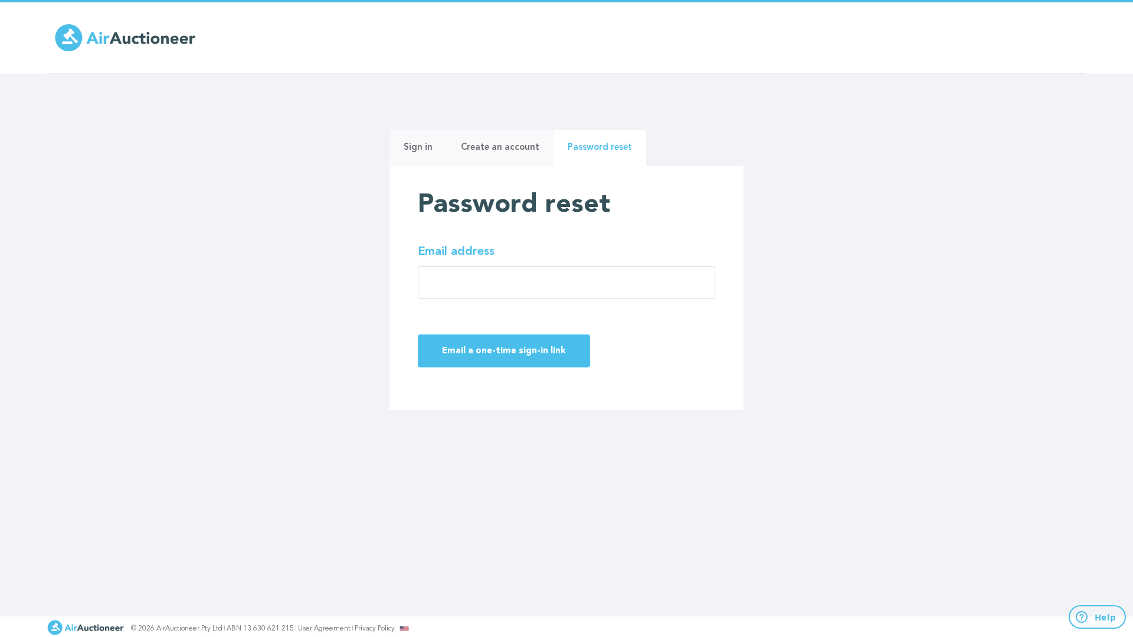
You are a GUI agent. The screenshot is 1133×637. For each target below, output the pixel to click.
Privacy (375, 628)
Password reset (607, 154)
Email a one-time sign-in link (504, 351)
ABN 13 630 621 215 (260, 628)
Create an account (500, 147)
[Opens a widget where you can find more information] (1090, 617)
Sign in (418, 147)
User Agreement (324, 628)
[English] (404, 628)
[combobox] (404, 628)
